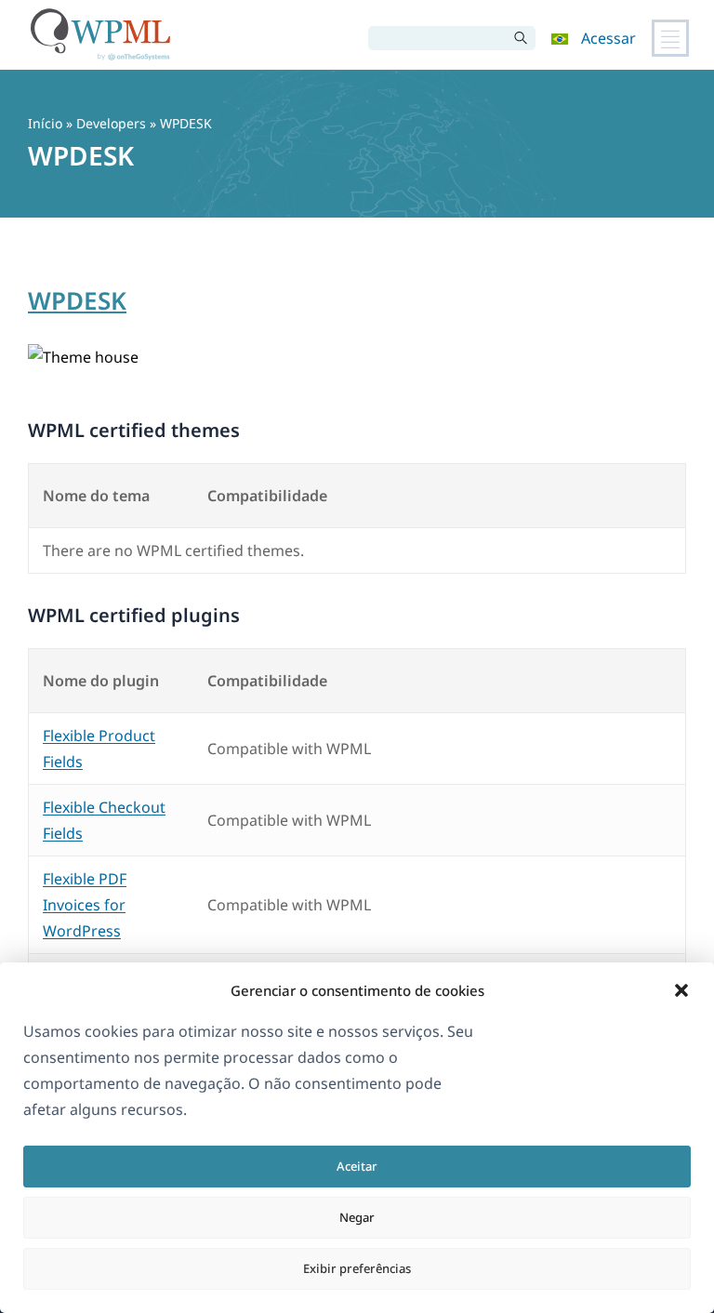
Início (45, 123)
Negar (357, 1217)
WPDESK (77, 300)
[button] (681, 990)
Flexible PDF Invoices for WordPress (84, 905)
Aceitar (357, 1166)
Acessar (608, 38)
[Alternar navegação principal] (670, 38)
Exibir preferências (357, 1268)
